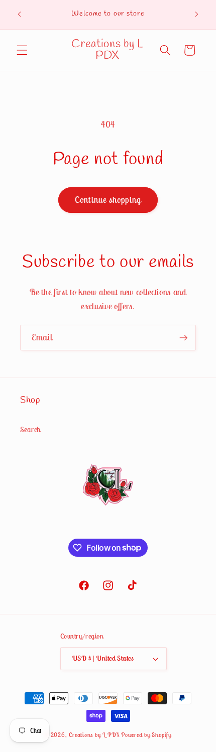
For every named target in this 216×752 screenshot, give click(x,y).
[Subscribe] (183, 338)
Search (30, 429)
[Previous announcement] (20, 15)
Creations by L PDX (94, 734)
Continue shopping (108, 199)
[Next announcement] (197, 15)
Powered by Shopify (146, 734)
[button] (22, 50)
